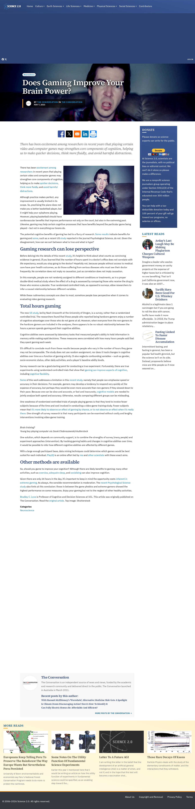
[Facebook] (3, 59)
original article (56, 500)
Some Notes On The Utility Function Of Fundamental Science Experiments (68, 761)
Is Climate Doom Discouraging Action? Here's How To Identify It (74, 703)
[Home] (13, 6)
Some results (102, 234)
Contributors (145, 6)
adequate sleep (57, 472)
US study (33, 312)
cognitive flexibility (39, 373)
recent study (76, 380)
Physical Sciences (106, 6)
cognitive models (105, 391)
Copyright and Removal (151, 796)
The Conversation (47, 102)
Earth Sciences (54, 6)
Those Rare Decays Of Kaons (166, 757)
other (91, 455)
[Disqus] (77, 551)
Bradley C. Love (28, 496)
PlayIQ (50, 455)
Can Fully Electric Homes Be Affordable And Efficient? (69, 707)
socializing (76, 472)
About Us (129, 796)
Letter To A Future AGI (114, 757)
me (81, 455)
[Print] (93, 134)
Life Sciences (73, 6)
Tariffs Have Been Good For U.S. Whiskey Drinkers (165, 294)
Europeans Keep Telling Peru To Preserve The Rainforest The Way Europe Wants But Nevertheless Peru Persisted (25, 763)
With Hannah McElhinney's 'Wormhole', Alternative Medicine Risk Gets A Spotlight (84, 700)
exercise (43, 472)
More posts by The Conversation (112, 713)
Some (23, 380)
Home (30, 6)
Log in (190, 59)
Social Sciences (127, 6)
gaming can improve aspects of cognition (106, 370)
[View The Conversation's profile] (28, 103)
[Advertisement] (97, 36)
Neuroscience (29, 75)
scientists (99, 455)
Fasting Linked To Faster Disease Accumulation (165, 337)
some (35, 238)
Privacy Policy (174, 796)
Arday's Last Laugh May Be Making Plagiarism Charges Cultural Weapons (158, 249)
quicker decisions (49, 183)
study (63, 238)
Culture (39, 6)
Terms (189, 796)
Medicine (88, 6)
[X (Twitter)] (6, 59)
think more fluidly (29, 187)
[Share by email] (77, 134)
